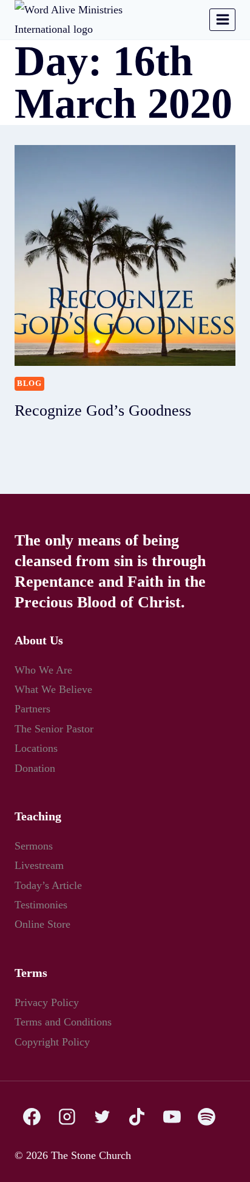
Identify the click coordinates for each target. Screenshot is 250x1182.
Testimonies (44, 904)
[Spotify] (207, 1117)
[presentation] (125, 255)
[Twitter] (102, 1117)
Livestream (42, 865)
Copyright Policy (55, 1042)
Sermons (36, 846)
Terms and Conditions (68, 1021)
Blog (29, 383)
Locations (38, 748)
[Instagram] (67, 1117)
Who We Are (45, 670)
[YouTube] (171, 1117)
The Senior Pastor (58, 728)
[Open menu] (222, 19)
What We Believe (55, 689)
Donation (37, 768)
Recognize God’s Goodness (107, 410)
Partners (36, 708)
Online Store (45, 924)
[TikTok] (137, 1117)
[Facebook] (32, 1117)
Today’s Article (50, 885)
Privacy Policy (49, 1002)
